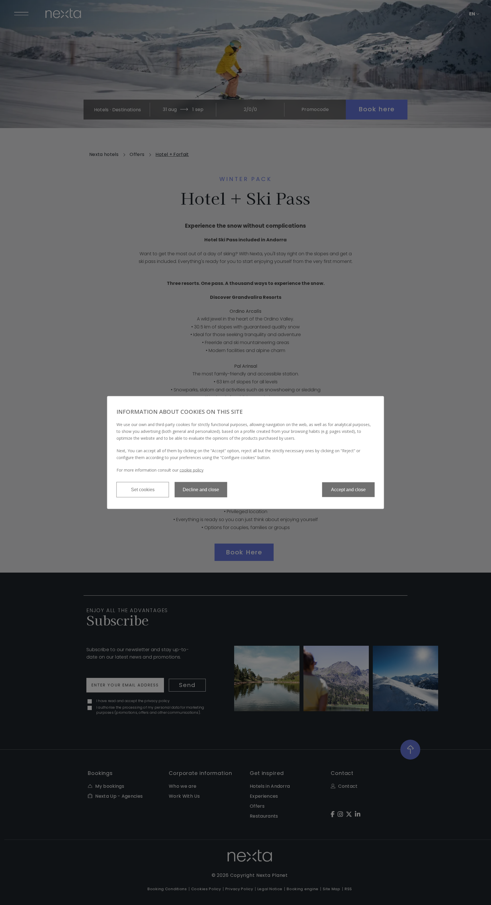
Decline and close (201, 489)
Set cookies (143, 489)
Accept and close (348, 489)
